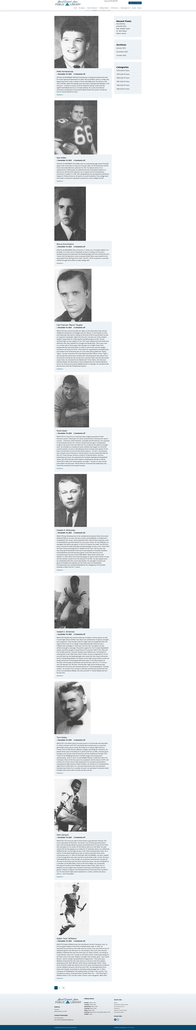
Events (139, 8)
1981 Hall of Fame (122, 82)
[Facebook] (115, 1020)
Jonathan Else (121, 26)
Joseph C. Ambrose (65, 632)
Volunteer (117, 1008)
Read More (59, 94)
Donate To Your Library (120, 1010)
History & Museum (92, 8)
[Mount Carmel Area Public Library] (67, 3)
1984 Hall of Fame (122, 89)
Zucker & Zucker (130, 1027)
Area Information (119, 1012)
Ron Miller (61, 158)
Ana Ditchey (120, 24)
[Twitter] (118, 1020)
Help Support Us (125, 8)
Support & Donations (135, 3)
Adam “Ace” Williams (66, 938)
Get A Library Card (119, 1006)
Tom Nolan (62, 737)
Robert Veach (121, 33)
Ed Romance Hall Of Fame (121, 1004)
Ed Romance (114, 8)
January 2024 (121, 48)
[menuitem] (75, 8)
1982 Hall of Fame (122, 85)
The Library (82, 8)
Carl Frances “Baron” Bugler (70, 325)
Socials (134, 8)
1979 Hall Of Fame (122, 74)
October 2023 (121, 55)
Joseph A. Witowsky (66, 530)
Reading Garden (104, 8)
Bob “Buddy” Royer (123, 29)
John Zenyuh (63, 835)
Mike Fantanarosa (65, 71)
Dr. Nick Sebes (121, 31)
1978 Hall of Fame (122, 71)
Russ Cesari (62, 431)
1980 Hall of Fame (122, 78)
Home (75, 8)
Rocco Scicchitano (65, 244)
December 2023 (122, 52)
